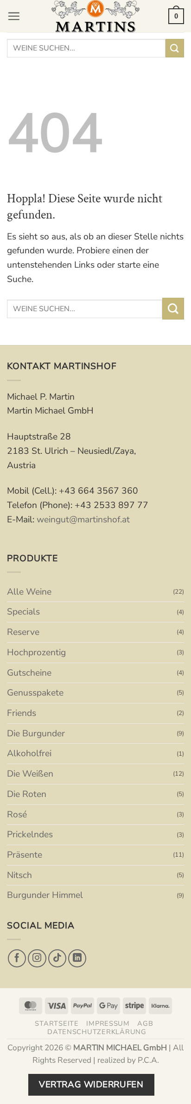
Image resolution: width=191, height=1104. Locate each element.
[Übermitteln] (175, 48)
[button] (13, 16)
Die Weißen (30, 774)
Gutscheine (29, 673)
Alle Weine (29, 592)
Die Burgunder (36, 734)
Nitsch (19, 875)
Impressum (108, 1023)
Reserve (23, 632)
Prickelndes (30, 834)
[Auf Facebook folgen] (17, 958)
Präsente (24, 855)
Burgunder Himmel (45, 895)
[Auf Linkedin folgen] (77, 958)
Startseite (56, 1023)
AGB (145, 1023)
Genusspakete (35, 693)
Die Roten (26, 794)
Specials (23, 612)
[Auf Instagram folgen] (37, 958)
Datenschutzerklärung (96, 1031)
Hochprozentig (36, 652)
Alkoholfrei (29, 753)
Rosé (17, 815)
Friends (21, 713)
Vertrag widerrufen (91, 1085)
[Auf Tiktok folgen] (57, 958)
